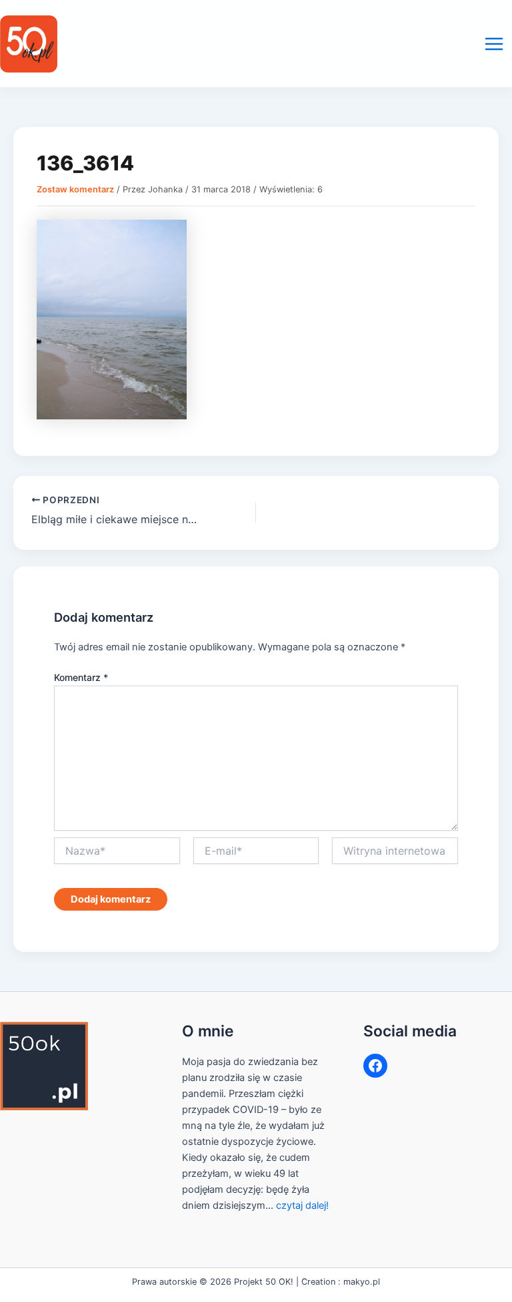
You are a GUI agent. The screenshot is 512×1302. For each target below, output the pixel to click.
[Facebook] (375, 1066)
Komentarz (81, 677)
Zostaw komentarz (75, 189)
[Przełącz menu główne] (494, 44)
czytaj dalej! (302, 1205)
